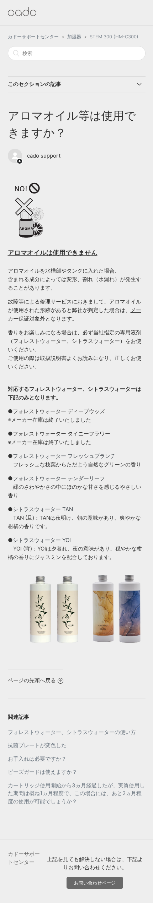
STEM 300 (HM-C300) (114, 36)
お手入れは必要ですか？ (37, 758)
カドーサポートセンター (33, 36)
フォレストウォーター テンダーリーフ (59, 478)
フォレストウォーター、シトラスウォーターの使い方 (72, 732)
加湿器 (74, 36)
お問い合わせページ (95, 883)
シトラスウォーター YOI (42, 540)
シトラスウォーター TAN (43, 509)
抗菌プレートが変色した (37, 745)
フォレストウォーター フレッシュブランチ (64, 456)
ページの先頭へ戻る (32, 680)
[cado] (22, 14)
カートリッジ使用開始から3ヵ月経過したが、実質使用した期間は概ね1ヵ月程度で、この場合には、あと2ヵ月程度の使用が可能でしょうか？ (76, 793)
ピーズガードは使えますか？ (42, 771)
